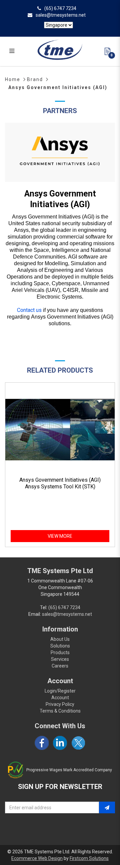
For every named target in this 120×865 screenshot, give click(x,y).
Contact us (29, 310)
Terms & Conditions (60, 711)
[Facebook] (42, 743)
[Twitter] (78, 743)
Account (60, 697)
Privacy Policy (60, 704)
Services (60, 659)
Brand (35, 79)
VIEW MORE (60, 536)
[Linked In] (60, 743)
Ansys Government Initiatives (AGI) (57, 87)
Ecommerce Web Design (37, 858)
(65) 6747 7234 (60, 8)
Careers (60, 666)
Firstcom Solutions (89, 858)
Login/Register (60, 691)
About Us (60, 639)
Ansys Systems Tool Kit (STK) (60, 486)
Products (60, 652)
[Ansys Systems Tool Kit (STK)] (60, 430)
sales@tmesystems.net (61, 15)
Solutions (60, 645)
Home (12, 79)
